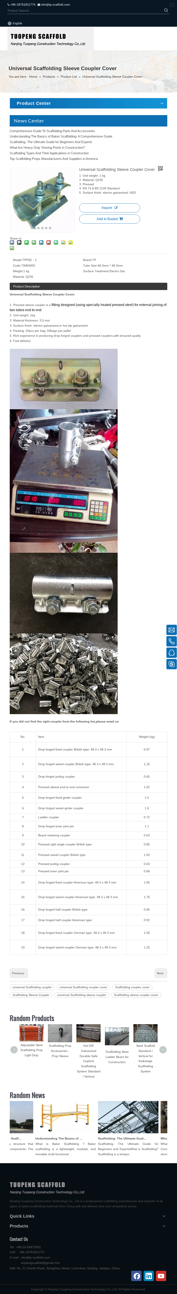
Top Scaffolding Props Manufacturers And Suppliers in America (54, 159)
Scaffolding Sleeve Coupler (31, 995)
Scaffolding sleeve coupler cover (136, 995)
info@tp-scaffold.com (55, 4)
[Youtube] (161, 1276)
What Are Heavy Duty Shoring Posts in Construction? (47, 147)
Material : (19, 276)
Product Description (26, 286)
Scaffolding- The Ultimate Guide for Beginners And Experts (51, 142)
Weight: (18, 271)
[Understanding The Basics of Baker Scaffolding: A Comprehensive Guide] (56, 1133)
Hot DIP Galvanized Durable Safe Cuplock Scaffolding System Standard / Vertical (60, 1061)
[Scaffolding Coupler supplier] (51, 38)
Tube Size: (90, 265)
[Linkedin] (149, 1276)
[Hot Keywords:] (166, 10)
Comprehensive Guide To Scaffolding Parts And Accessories (52, 131)
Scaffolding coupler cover (132, 987)
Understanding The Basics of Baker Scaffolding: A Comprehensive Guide (61, 136)
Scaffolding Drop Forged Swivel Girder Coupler (145, 1033)
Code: (17, 265)
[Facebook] (136, 1276)
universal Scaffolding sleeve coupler (81, 995)
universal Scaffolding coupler (32, 987)
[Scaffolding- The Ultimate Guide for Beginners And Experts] (119, 1133)
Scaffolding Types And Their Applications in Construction (49, 153)
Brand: (87, 260)
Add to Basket (107, 219)
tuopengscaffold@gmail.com (40, 1263)
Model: (17, 260)
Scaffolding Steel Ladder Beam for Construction (88, 1057)
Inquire (107, 208)
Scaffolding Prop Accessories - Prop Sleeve (31, 1051)
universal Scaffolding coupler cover (83, 987)
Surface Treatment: (96, 271)
